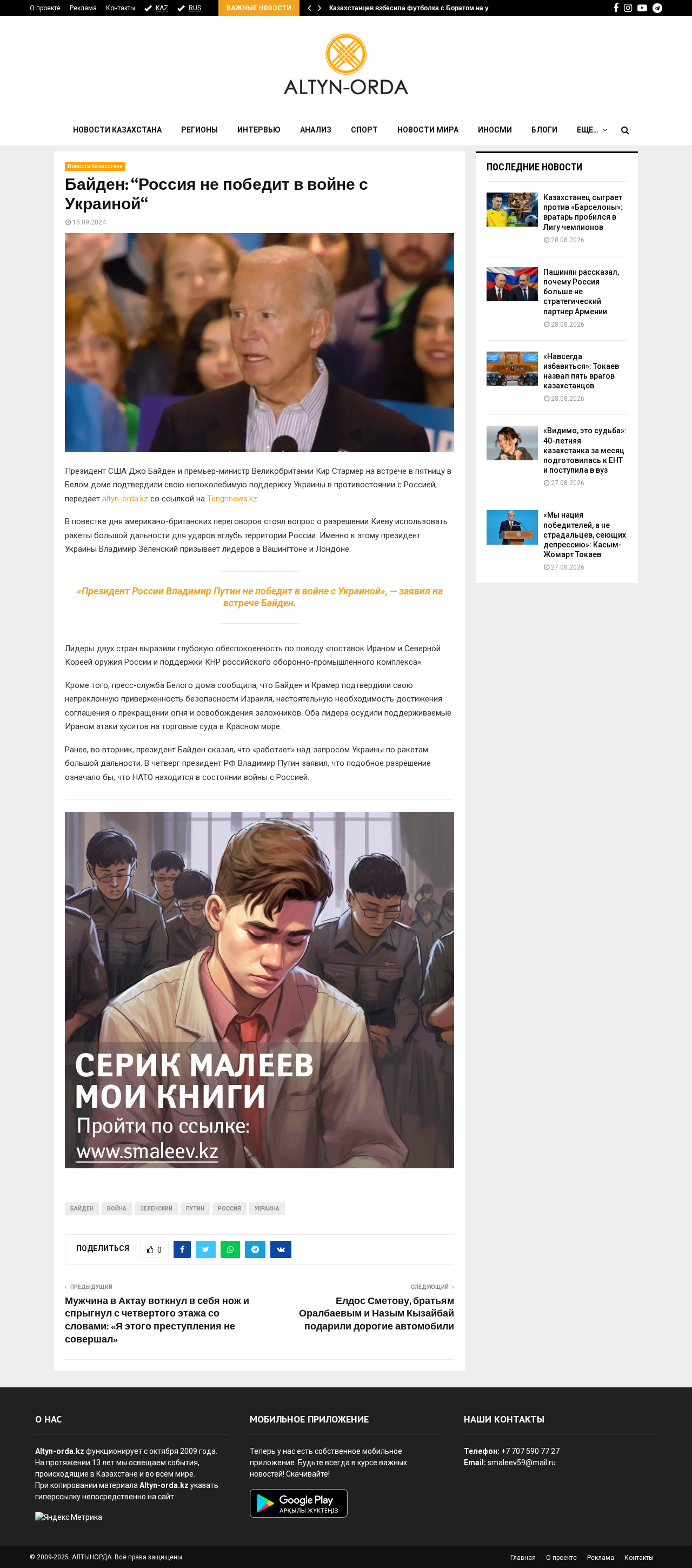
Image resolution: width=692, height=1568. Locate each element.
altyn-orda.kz (125, 499)
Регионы (199, 129)
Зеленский (156, 1209)
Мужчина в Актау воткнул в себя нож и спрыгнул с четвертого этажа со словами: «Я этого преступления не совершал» (157, 1320)
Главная (523, 1558)
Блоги (544, 129)
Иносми (495, 129)
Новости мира (427, 129)
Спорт (364, 129)
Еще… (587, 129)
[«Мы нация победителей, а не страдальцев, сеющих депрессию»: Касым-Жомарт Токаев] (512, 527)
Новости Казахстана (117, 129)
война (117, 1209)
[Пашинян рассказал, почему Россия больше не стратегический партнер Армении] (512, 284)
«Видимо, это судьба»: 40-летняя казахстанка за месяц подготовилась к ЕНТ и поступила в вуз (585, 450)
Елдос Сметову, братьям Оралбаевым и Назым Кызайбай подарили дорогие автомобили (376, 1314)
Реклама (83, 8)
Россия (229, 1209)
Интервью (259, 129)
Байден (82, 1209)
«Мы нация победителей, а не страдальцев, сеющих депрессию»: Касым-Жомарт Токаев (584, 535)
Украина (267, 1209)
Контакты (120, 8)
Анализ (315, 129)
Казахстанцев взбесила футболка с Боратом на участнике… (426, 8)
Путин (195, 1209)
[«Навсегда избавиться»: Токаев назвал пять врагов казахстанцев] (512, 369)
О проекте (45, 8)
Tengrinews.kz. (233, 499)
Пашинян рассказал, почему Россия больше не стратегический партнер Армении (581, 292)
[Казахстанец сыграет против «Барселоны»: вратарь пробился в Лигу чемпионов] (512, 210)
